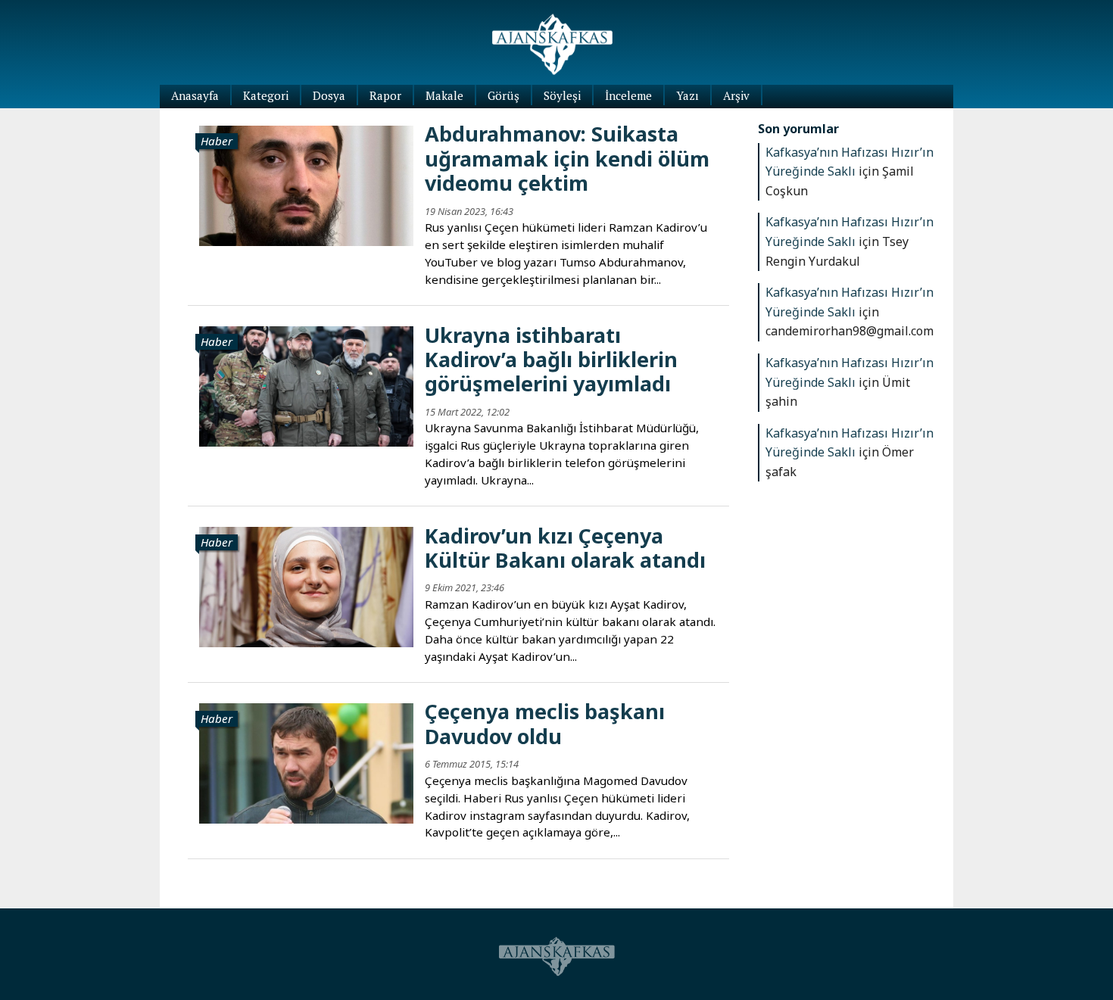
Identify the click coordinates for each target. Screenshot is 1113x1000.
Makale (444, 95)
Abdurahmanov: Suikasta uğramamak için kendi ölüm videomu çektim (567, 158)
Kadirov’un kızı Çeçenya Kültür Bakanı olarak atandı (565, 548)
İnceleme (628, 95)
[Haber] (306, 184)
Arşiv (736, 95)
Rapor (385, 95)
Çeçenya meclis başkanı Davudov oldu (545, 723)
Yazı (687, 95)
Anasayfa (195, 95)
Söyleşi (562, 95)
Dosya (329, 95)
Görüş (503, 95)
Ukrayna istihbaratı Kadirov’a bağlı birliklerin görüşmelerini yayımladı (551, 359)
